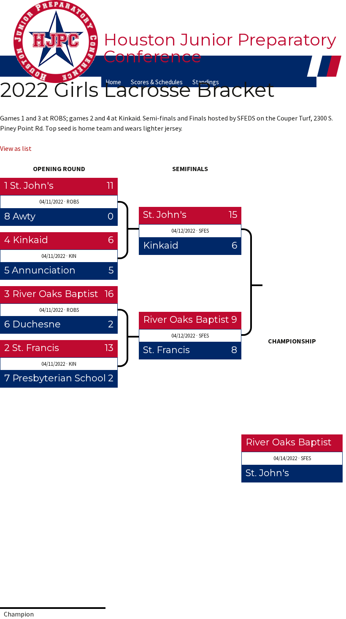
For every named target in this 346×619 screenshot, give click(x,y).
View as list (16, 148)
